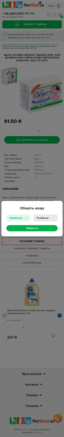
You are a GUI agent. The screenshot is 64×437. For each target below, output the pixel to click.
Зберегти (32, 228)
